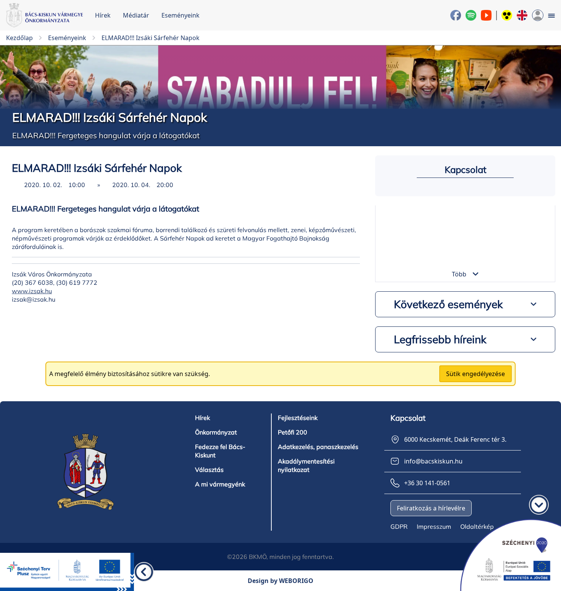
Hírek (103, 15)
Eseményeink (180, 15)
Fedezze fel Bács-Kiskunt (220, 451)
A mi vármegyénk (220, 484)
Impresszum (434, 526)
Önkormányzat (216, 432)
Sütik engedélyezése (475, 374)
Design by (280, 580)
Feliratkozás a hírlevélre (431, 508)
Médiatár (136, 15)
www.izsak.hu (32, 291)
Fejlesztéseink (298, 417)
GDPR (399, 526)
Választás (209, 469)
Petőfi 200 (292, 432)
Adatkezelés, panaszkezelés (318, 447)
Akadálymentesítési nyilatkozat (306, 465)
